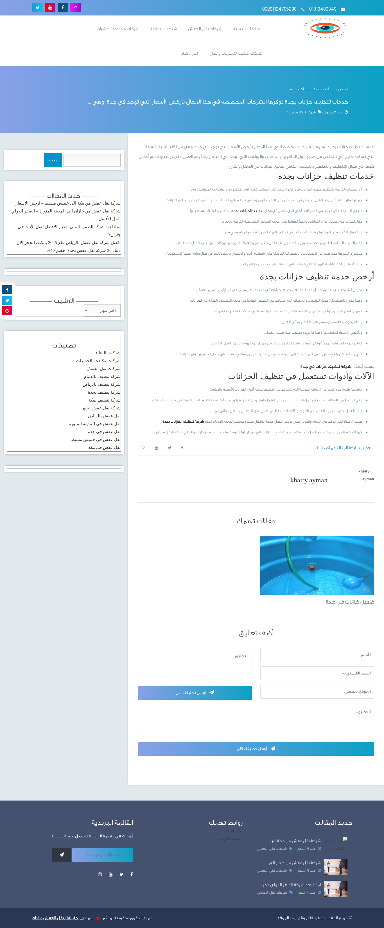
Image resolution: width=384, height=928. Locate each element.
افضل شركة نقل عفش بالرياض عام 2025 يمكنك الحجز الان (69, 242)
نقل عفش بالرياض (104, 416)
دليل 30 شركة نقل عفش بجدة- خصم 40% (84, 250)
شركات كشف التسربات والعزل (235, 53)
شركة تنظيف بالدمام (102, 376)
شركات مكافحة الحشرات (118, 28)
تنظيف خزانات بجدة (312, 176)
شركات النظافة (163, 28)
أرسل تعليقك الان (191, 692)
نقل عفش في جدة (104, 431)
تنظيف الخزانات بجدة (247, 211)
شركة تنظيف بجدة (104, 392)
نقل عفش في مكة (104, 447)
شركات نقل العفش (205, 28)
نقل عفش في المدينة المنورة (95, 424)
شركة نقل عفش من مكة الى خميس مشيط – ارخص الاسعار (68, 203)
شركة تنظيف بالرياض (102, 384)
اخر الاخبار (190, 53)
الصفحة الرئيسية (247, 28)
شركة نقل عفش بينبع (102, 408)
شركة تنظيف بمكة (104, 400)
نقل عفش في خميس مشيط (96, 439)
